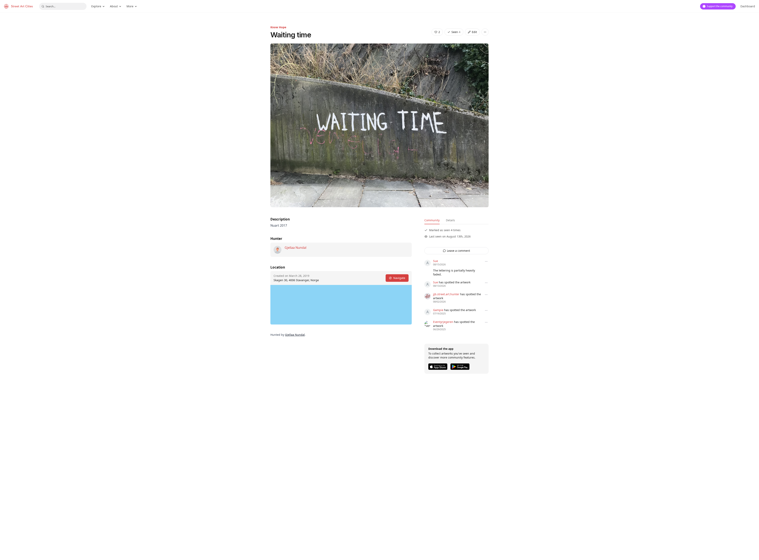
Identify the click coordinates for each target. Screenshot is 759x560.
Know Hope (278, 27)
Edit (474, 32)
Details (450, 220)
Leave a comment (458, 251)
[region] (341, 304)
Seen (455, 32)
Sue (435, 261)
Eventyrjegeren (443, 322)
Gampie (438, 310)
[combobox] (63, 6)
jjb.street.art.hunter (446, 294)
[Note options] (486, 261)
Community (432, 220)
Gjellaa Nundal (295, 247)
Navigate (399, 278)
